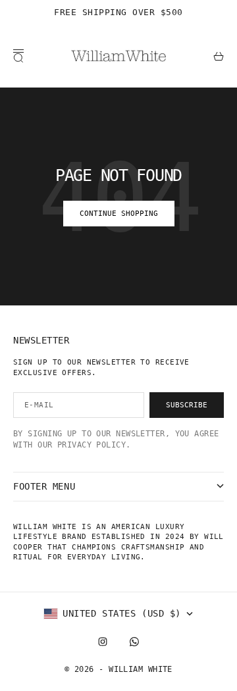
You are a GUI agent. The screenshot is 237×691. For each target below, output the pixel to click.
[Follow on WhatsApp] (134, 641)
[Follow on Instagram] (102, 641)
